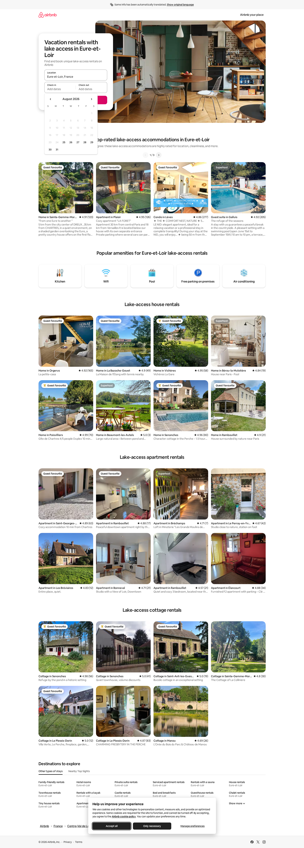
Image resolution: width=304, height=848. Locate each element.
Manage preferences (192, 826)
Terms (78, 842)
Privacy (68, 842)
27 (77, 142)
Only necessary (152, 826)
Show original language (180, 4)
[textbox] (60, 89)
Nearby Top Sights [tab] (79, 771)
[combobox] (75, 77)
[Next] (158, 155)
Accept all (111, 826)
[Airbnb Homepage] (48, 14)
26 (70, 142)
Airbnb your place (252, 15)
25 (63, 142)
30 (50, 149)
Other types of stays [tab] (51, 771)
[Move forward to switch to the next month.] (91, 99)
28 (84, 142)
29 (91, 142)
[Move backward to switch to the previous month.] (51, 99)
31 (57, 149)
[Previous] (145, 155)
